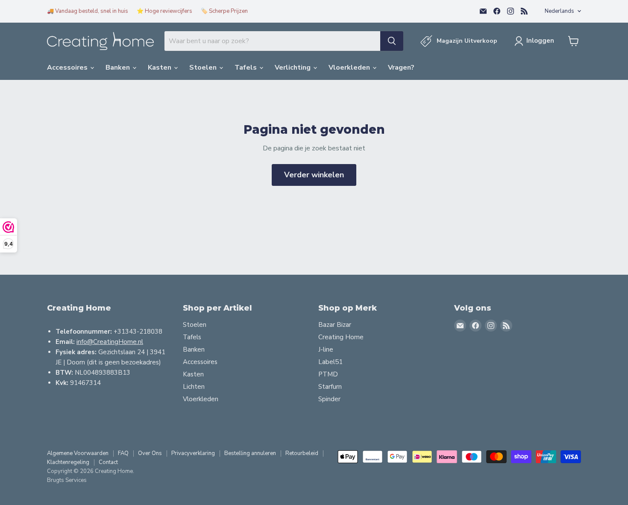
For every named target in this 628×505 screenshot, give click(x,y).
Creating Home (341, 337)
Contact (108, 462)
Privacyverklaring (193, 453)
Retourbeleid (301, 453)
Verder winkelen (314, 175)
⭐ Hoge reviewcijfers (164, 11)
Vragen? (401, 67)
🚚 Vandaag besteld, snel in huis (87, 11)
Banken (119, 67)
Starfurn (330, 386)
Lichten (194, 386)
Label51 (330, 362)
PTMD (328, 374)
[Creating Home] (100, 41)
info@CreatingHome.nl (109, 342)
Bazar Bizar (334, 324)
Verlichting (293, 67)
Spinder (329, 399)
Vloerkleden (350, 67)
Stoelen (203, 67)
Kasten (160, 67)
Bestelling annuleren (250, 453)
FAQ (123, 453)
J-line (325, 349)
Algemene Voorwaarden (78, 453)
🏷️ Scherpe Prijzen (224, 11)
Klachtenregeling (68, 462)
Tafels (246, 67)
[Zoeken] (391, 41)
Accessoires (68, 67)
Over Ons (150, 453)
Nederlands (559, 11)
